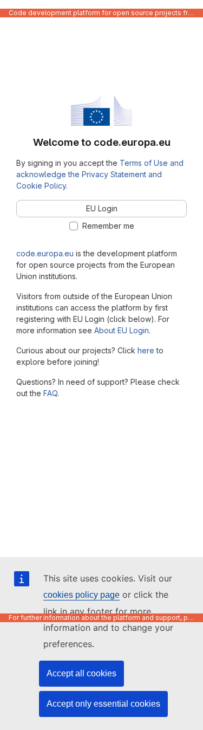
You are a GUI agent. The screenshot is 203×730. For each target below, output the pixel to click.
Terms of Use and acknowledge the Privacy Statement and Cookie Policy (100, 174)
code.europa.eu (45, 253)
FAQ (50, 393)
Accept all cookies (81, 673)
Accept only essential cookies (103, 703)
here (145, 350)
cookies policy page (81, 594)
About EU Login (121, 330)
